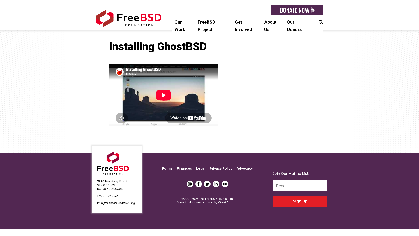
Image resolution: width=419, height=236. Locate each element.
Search (321, 21)
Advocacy (245, 168)
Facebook (198, 184)
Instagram (189, 184)
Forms (167, 168)
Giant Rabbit (227, 202)
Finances (184, 168)
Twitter (207, 184)
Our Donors (294, 26)
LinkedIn (216, 184)
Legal (200, 168)
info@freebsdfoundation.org (116, 203)
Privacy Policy (221, 168)
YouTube (224, 184)
